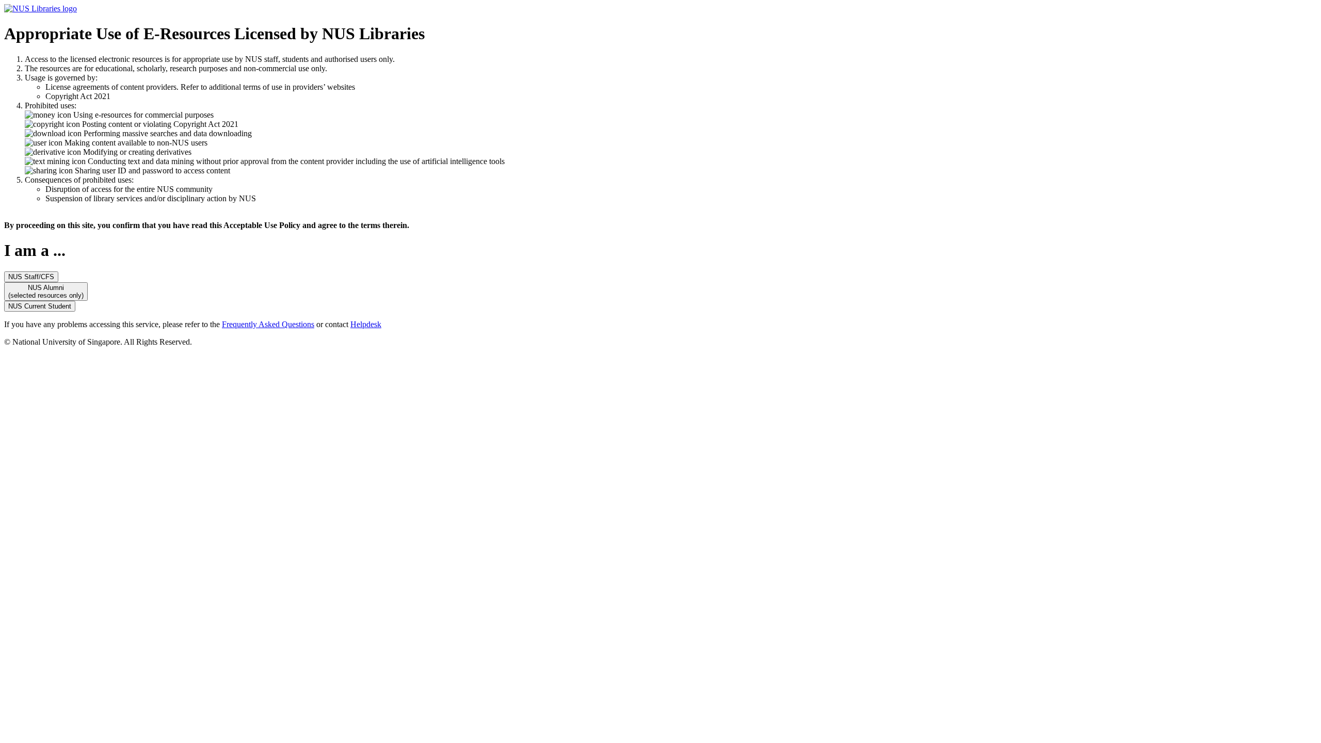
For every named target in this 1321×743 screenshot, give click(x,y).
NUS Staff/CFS (31, 277)
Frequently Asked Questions (268, 324)
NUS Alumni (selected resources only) (46, 291)
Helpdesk (365, 324)
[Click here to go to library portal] (40, 8)
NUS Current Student (39, 306)
